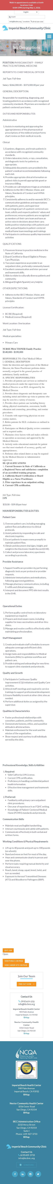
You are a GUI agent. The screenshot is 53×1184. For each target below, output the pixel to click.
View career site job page (16, 965)
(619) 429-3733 (37, 22)
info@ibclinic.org (15, 22)
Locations (26, 22)
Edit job (8, 950)
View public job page (14, 961)
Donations (28, 1165)
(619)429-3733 (28, 1001)
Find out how (25, 984)
